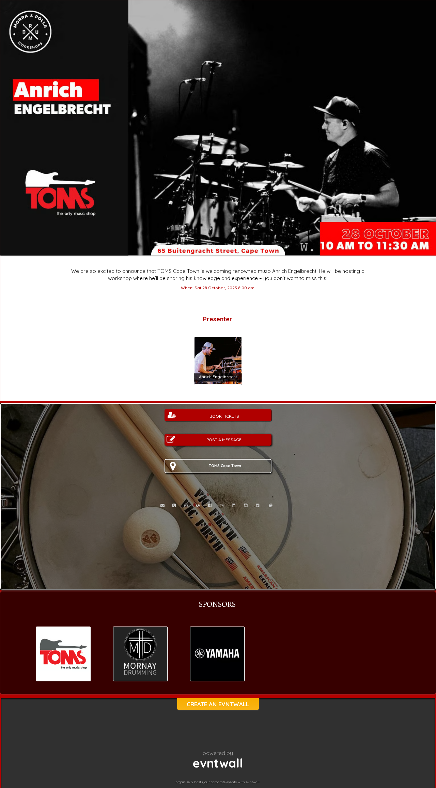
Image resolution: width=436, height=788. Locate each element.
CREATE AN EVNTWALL (218, 704)
